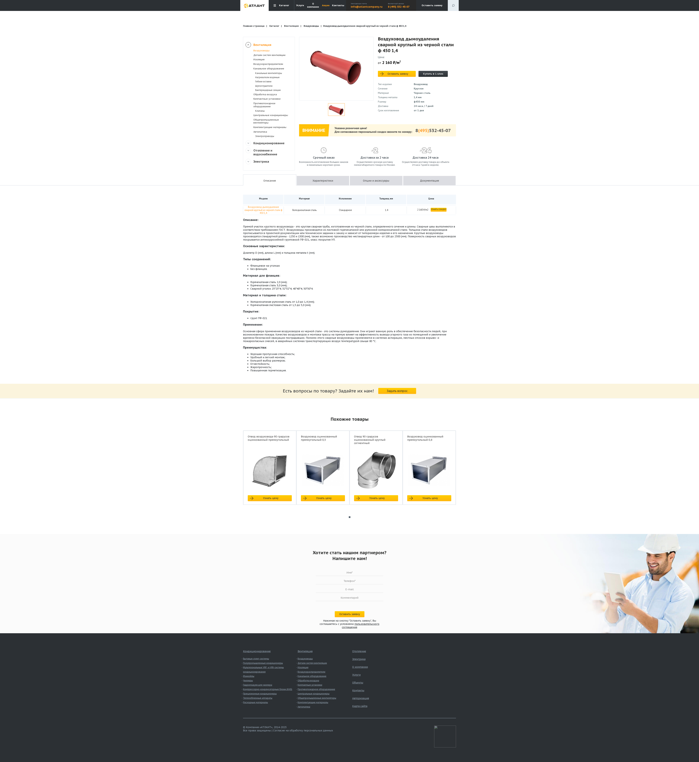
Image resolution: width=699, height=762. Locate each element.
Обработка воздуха (265, 94)
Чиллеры (248, 680)
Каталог (274, 26)
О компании (313, 5)
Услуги (300, 5)
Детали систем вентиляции (269, 55)
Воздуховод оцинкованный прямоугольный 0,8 (425, 438)
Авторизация (360, 698)
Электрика (261, 161)
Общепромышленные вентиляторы (266, 121)
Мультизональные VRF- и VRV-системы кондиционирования (263, 669)
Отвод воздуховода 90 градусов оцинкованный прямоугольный (268, 438)
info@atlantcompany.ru (366, 6)
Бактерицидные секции (268, 90)
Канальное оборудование (268, 68)
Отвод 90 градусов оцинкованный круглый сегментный (369, 440)
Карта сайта (359, 706)
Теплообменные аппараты (257, 698)
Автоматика (260, 131)
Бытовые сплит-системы (256, 658)
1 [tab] (349, 517)
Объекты (357, 682)
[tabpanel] (269, 470)
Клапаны (260, 110)
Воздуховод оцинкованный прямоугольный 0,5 (319, 438)
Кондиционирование (269, 143)
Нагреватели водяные (267, 77)
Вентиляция (291, 26)
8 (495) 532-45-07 (398, 6)
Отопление (359, 651)
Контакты (338, 5)
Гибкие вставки (263, 81)
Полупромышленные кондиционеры (263, 663)
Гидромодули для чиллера (257, 685)
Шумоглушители (264, 86)
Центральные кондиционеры (270, 115)
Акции (325, 5)
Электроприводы (264, 136)
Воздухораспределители (268, 64)
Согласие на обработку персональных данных (303, 730)
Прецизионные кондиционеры (260, 693)
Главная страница (253, 26)
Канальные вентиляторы (268, 73)
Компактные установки (267, 98)
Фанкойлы (248, 676)
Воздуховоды (311, 26)
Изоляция (258, 59)
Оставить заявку (432, 5)
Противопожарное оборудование (264, 105)
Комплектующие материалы (269, 127)
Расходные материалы (255, 702)
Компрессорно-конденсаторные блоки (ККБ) (267, 689)
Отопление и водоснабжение (265, 152)
